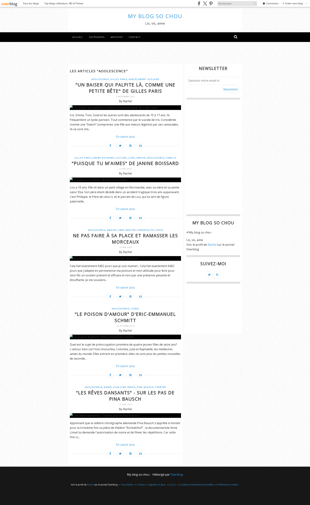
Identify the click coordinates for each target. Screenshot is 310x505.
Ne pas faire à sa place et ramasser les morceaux (125, 238)
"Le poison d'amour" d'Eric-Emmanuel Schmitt (125, 317)
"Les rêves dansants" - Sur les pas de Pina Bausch (125, 396)
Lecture (121, 157)
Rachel (212, 245)
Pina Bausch (145, 387)
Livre (131, 157)
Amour (141, 157)
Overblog (176, 474)
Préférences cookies (228, 484)
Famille (171, 157)
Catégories (97, 37)
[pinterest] (211, 3)
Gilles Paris (119, 79)
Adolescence (100, 79)
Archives (117, 37)
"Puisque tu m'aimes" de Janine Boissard (125, 163)
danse (108, 387)
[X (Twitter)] (205, 3)
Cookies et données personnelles (197, 484)
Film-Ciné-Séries (124, 387)
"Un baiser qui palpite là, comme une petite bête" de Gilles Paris (125, 88)
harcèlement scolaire (144, 79)
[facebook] (199, 3)
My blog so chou (155, 16)
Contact (135, 37)
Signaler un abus (157, 484)
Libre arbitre (127, 230)
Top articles (127, 484)
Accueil (77, 37)
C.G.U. (173, 484)
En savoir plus (125, 137)
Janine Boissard (103, 157)
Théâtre (160, 387)
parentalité (145, 230)
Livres (135, 308)
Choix (159, 230)
